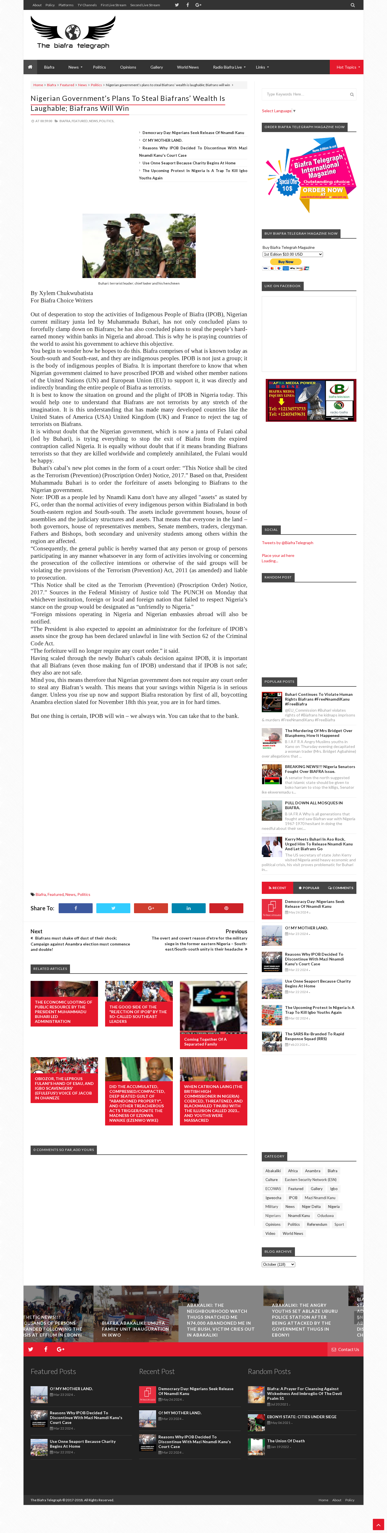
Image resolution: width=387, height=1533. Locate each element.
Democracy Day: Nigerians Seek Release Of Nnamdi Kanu (193, 132)
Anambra (312, 1171)
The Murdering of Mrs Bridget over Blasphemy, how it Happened (318, 733)
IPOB (293, 1197)
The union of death (286, 1440)
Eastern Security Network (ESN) (311, 1179)
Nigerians (273, 1215)
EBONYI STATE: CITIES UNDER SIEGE (302, 1416)
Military (271, 1206)
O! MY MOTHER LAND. (162, 140)
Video (270, 1233)
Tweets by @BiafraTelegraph (287, 542)
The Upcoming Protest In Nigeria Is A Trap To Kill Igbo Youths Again (319, 1010)
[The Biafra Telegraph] (84, 35)
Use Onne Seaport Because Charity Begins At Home (189, 163)
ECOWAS (273, 1188)
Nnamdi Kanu (299, 1215)
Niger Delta (311, 1206)
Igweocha (273, 1197)
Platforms (66, 5)
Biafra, (65, 121)
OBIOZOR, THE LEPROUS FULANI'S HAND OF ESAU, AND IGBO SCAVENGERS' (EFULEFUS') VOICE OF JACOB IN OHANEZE (64, 1088)
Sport (339, 1224)
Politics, (106, 121)
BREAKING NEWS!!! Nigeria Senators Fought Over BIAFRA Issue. (320, 769)
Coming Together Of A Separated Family (205, 1041)
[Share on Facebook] (76, 908)
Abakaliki (273, 1171)
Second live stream (145, 5)
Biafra (51, 85)
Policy (50, 5)
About (37, 5)
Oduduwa (325, 1215)
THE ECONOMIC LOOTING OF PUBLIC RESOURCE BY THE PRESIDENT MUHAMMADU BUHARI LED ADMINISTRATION (63, 1012)
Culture (271, 1179)
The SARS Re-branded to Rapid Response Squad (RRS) (314, 1036)
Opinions (128, 67)
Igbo (334, 1188)
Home (38, 85)
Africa (293, 1171)
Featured (67, 85)
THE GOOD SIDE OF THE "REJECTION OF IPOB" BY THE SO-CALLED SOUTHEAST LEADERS (138, 1014)
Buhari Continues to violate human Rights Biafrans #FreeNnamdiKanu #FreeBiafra (319, 699)
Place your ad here (278, 555)
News (82, 85)
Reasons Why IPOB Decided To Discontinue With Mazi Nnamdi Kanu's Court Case (314, 959)
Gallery (156, 67)
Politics (99, 67)
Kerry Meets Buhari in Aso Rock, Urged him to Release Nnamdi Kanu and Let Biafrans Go (319, 844)
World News (188, 67)
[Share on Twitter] (113, 908)
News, (94, 121)
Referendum (317, 1224)
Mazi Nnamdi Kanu (320, 1197)
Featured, (80, 121)
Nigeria (334, 1206)
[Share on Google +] (151, 908)
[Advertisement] (253, 28)
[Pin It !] (226, 908)
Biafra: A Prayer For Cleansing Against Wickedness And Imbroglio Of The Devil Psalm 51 (304, 1393)
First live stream (113, 5)
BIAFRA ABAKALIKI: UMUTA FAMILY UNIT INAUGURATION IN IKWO (65, 1328)
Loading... (270, 560)
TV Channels (87, 5)
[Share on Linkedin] (189, 908)
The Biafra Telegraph (46, 1500)
